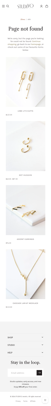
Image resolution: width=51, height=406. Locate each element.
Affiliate (32, 401)
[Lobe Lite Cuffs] (25, 82)
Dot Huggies (25, 175)
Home (23, 19)
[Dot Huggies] (25, 146)
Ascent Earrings (25, 239)
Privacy (18, 401)
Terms (25, 401)
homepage (36, 44)
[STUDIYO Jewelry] (25, 6)
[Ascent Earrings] (25, 210)
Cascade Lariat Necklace (25, 303)
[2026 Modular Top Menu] (3, 6)
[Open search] (7, 6)
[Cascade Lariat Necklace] (25, 274)
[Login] (41, 6)
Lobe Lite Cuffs (25, 111)
